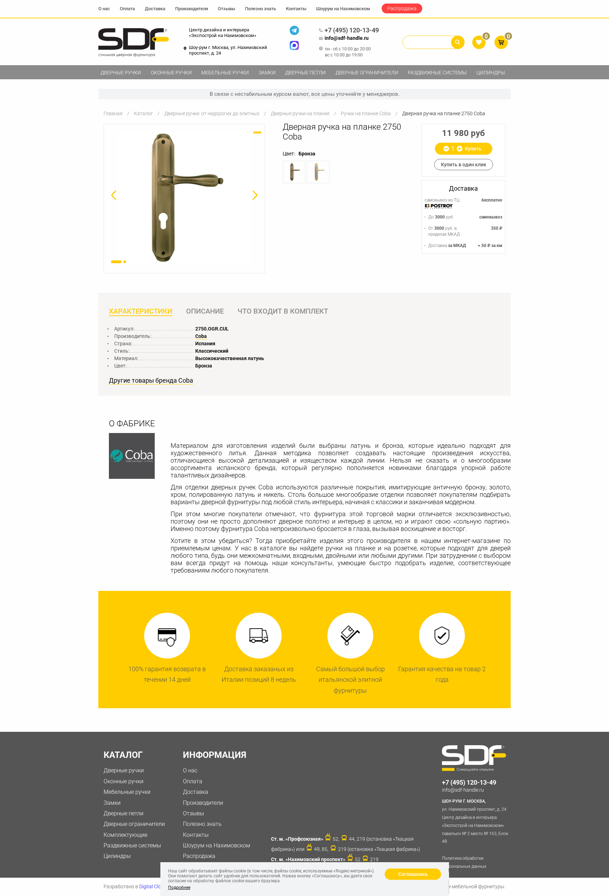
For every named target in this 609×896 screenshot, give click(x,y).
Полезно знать (260, 8)
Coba (201, 336)
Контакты (296, 8)
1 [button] (116, 261)
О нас (104, 8)
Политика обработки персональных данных (464, 862)
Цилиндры (490, 72)
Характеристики (140, 311)
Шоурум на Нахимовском (343, 8)
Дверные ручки (120, 72)
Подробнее (179, 887)
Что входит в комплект (283, 311)
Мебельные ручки (225, 72)
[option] (184, 197)
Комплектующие (125, 835)
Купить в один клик (463, 164)
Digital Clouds (154, 886)
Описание (205, 311)
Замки (267, 72)
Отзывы (226, 8)
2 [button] (124, 261)
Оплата (127, 8)
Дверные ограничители (367, 72)
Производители (191, 8)
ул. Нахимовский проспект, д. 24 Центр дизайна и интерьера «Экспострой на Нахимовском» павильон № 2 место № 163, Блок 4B (475, 821)
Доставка (155, 8)
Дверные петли (305, 72)
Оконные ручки (171, 72)
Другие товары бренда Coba (151, 380)
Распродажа (402, 8)
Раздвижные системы (437, 72)
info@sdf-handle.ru (347, 38)
